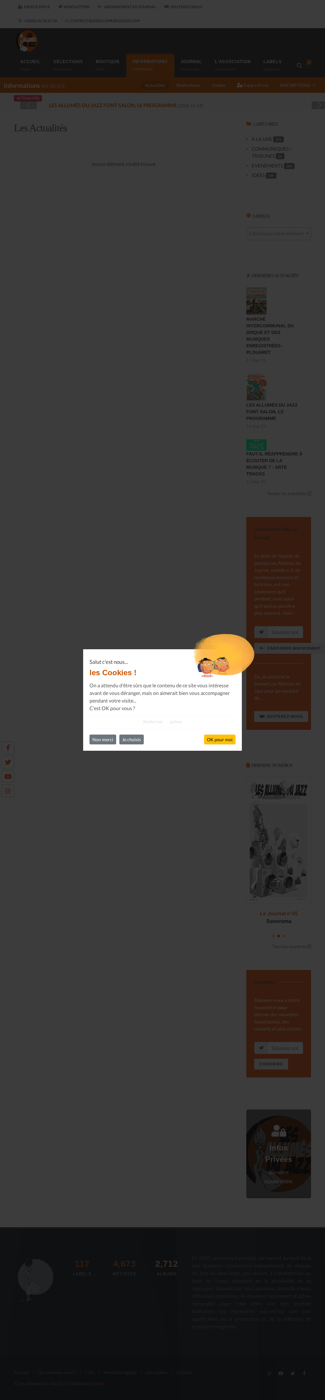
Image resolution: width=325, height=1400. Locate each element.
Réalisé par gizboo (162, 721)
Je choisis (131, 739)
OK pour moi (220, 739)
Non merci (102, 739)
